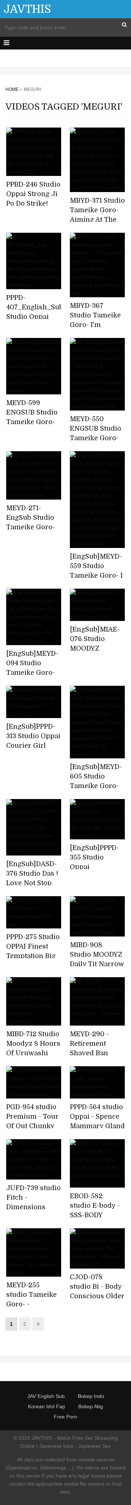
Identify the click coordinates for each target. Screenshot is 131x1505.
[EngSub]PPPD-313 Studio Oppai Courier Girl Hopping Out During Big (33, 745)
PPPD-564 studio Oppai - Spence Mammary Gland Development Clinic (97, 1126)
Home (12, 89)
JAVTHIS (27, 9)
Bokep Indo (91, 1396)
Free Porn (65, 1417)
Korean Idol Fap (46, 1406)
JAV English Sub (46, 1396)
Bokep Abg (90, 1406)
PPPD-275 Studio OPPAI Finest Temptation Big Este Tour (33, 951)
